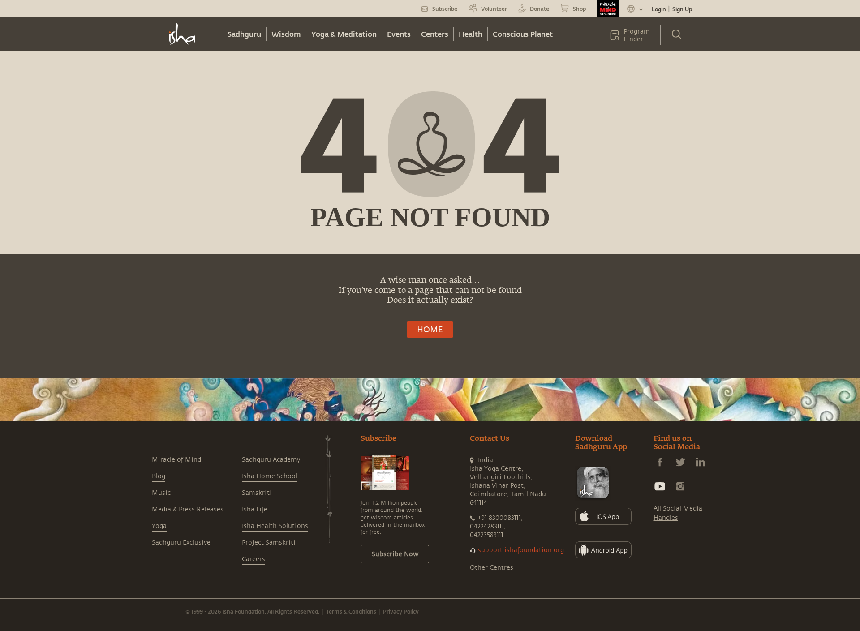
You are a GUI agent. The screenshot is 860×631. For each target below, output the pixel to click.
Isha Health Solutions (275, 526)
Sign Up (682, 9)
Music (161, 492)
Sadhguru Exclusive (181, 542)
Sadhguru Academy (271, 459)
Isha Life (254, 509)
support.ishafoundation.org (521, 550)
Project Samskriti (269, 542)
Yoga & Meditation (344, 34)
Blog (158, 476)
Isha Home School (269, 476)
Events (399, 34)
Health (470, 34)
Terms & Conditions (351, 611)
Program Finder (637, 35)
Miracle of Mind (176, 459)
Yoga (159, 526)
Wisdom (286, 34)
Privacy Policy (401, 611)
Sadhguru (244, 34)
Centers (434, 34)
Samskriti (257, 492)
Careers (253, 559)
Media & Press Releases (188, 509)
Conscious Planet (523, 34)
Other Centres (491, 567)
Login (659, 9)
